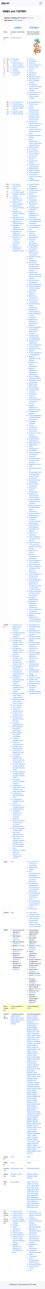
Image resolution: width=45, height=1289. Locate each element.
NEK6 (29, 1071)
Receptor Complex (35, 77)
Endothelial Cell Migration (34, 412)
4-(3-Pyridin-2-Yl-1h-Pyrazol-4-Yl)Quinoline (34, 864)
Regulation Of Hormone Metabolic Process (19, 214)
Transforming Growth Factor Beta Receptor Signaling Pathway (35, 275)
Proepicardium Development (33, 248)
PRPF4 (29, 1090)
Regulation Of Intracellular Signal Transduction (35, 1231)
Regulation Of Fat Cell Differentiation (18, 218)
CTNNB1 (30, 1043)
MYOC (29, 1069)
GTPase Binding (18, 114)
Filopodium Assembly (32, 422)
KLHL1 (35, 1061)
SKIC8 (32, 1116)
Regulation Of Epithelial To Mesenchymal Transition (33, 322)
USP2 (39, 1147)
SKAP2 (38, 1114)
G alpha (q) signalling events (18, 710)
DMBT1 (13, 1008)
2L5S (36, 1184)
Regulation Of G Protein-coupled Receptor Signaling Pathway (19, 1240)
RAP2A (29, 1098)
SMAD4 (29, 1120)
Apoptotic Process (35, 257)
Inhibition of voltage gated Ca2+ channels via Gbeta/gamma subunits (19, 854)
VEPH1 (34, 1149)
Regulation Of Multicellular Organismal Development (33, 604)
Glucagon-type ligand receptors (18, 747)
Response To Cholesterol (33, 534)
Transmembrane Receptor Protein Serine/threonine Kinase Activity (34, 117)
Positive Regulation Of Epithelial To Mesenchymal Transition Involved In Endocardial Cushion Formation (35, 585)
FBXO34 (29, 1053)
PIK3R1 (35, 1079)
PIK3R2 (29, 1081)
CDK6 (29, 1037)
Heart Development (35, 284)
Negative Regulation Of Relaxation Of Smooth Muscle (18, 1247)
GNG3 (18, 1018)
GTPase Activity (18, 102)
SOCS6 (38, 1124)
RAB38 (34, 1094)
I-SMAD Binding (34, 180)
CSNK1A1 (30, 1041)
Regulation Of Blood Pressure (17, 199)
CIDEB (13, 1016)
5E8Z (28, 1199)
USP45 (29, 1149)
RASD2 (17, 1022)
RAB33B (34, 1092)
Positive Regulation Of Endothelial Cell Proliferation (35, 221)
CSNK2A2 (37, 1041)
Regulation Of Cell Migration (34, 350)
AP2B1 (29, 1020)
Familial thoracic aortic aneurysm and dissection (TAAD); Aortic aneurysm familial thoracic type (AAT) (35, 921)
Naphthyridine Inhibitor (33, 868)
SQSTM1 (30, 1126)
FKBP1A (35, 1053)
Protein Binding (17, 104)
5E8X (37, 1198)
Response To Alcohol (33, 551)
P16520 (13, 1176)
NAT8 (38, 1069)
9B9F (28, 1207)
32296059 (32, 948)
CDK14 (29, 1035)
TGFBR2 (29, 1133)
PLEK (34, 1081)
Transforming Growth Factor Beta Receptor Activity (35, 124)
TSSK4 (35, 1139)
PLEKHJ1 (37, 1082)
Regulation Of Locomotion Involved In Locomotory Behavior (17, 241)
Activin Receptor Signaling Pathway (35, 377)
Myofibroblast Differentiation (33, 385)
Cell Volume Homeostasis (17, 185)
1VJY (33, 1184)
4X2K (36, 1194)
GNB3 (18, 27)
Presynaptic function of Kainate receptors (19, 781)
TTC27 (33, 1141)
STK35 (35, 1126)
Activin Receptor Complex (34, 82)
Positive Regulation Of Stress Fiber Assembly (35, 460)
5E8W (33, 1198)
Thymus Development (33, 426)
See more (13, 1252)
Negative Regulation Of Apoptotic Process (35, 407)
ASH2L (34, 1026)
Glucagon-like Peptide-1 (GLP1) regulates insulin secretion (18, 643)
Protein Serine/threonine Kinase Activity (34, 110)
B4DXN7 (29, 1174)
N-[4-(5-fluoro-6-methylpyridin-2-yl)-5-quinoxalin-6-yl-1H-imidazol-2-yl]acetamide (34, 887)
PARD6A (30, 1079)
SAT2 (34, 1114)
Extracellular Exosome (17, 74)
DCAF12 (34, 1045)
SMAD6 (34, 1120)
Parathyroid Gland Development (34, 481)
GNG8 (21, 1020)
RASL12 (29, 1100)
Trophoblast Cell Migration (34, 530)
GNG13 (13, 1018)
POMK (36, 1084)
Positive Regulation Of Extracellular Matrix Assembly (35, 562)
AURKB (29, 1028)
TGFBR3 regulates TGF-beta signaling (35, 692)
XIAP (39, 1151)
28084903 (32, 967)
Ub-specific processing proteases (32, 687)
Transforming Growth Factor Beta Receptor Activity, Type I (35, 130)
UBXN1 (29, 1147)
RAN (38, 1096)
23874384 (32, 957)
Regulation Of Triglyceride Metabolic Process (18, 233)
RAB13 (34, 1090)
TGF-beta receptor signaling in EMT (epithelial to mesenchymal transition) (34, 646)
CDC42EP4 (35, 1034)
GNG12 (18, 1016)
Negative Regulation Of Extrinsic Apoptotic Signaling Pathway (35, 618)
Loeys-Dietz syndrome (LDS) (34, 913)
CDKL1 (33, 1037)
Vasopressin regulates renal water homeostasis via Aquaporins (19, 759)
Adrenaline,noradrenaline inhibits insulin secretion (18, 695)
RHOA (35, 1102)
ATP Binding (33, 149)
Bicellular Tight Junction (33, 68)
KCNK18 (29, 1061)
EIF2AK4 (30, 1049)
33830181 (16, 940)
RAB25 (29, 1092)
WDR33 (34, 1151)
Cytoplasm (16, 59)
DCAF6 (29, 1047)
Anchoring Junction (35, 92)
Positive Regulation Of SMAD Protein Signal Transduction (35, 508)
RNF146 (35, 1108)
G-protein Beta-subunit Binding (17, 1212)
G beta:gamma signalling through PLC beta (18, 719)
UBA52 (29, 1143)
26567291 (16, 934)
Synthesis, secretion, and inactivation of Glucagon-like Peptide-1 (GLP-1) (18, 660)
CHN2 (29, 1039)
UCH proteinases (34, 683)
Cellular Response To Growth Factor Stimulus (34, 539)
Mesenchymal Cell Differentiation (35, 444)
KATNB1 (37, 1059)
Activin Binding (33, 172)
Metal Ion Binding (34, 171)
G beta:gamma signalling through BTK (18, 795)
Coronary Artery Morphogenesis (34, 526)
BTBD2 (29, 1032)
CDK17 (34, 1035)
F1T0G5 (19, 1174)
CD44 (38, 1032)
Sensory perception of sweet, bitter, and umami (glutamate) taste (19, 824)
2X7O (29, 1188)
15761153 (30, 18)
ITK (33, 1059)
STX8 (39, 1128)
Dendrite (15, 69)
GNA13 (29, 1057)
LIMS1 (34, 1063)
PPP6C (29, 1088)
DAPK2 (29, 1045)
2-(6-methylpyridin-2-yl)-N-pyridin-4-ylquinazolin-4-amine (35, 896)
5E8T (36, 1196)
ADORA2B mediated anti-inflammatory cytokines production (17, 815)
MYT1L (34, 1069)
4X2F (37, 1192)
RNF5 (29, 1110)
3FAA (33, 1188)
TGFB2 (29, 1131)
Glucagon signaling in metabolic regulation (19, 635)
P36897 (35, 1176)
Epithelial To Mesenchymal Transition (33, 204)
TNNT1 (29, 1135)
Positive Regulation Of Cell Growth (35, 346)
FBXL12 (34, 1051)
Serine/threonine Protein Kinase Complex (34, 96)
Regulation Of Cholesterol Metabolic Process (18, 227)
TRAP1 (29, 1137)
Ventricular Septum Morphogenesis (35, 514)
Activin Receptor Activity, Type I (34, 154)
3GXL (37, 1188)
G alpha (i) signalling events (18, 739)
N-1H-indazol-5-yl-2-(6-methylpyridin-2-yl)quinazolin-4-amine (35, 904)
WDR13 (29, 1151)
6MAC (29, 1205)
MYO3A (35, 1067)
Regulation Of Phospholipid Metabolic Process (18, 249)
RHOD (29, 1104)
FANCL (29, 1051)
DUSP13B (35, 1047)
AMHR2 (29, 1018)
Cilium (31, 71)
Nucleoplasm (33, 61)
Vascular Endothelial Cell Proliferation (34, 556)
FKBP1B (30, 1055)
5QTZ (36, 1201)
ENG (38, 1049)
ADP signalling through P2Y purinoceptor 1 (17, 729)
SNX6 (34, 1124)
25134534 (38, 975)
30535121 (17, 944)
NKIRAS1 (30, 1073)
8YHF (33, 1205)
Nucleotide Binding (35, 102)
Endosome (32, 63)
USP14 (34, 1147)
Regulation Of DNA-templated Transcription (34, 253)
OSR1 (39, 1075)
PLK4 (28, 1084)
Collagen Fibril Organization (33, 342)
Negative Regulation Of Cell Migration (34, 358)
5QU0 (29, 1203)
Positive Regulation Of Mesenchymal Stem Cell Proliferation (35, 569)
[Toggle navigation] (41, 3)
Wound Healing (33, 388)
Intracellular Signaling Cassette (35, 1251)
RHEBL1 (29, 1102)
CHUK (33, 1039)
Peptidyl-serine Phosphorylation (34, 336)
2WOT (33, 1186)
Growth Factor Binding (33, 162)
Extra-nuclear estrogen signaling (18, 806)
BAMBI (34, 1028)
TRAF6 (34, 1135)
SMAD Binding (33, 169)
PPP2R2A (30, 1086)
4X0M (33, 1192)
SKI (28, 1116)
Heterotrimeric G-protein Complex (18, 64)
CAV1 (34, 1032)
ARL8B (29, 1026)
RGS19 (35, 1100)
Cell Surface (33, 73)
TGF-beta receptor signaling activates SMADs (35, 638)
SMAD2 (29, 1118)
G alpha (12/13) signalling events (18, 714)
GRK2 (13, 1022)
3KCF (33, 1190)
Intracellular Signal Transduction (35, 381)
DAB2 (39, 1043)
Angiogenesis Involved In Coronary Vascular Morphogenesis (35, 520)
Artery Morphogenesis (34, 448)
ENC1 (35, 1049)
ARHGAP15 (35, 1020)
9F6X (32, 1207)
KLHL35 (29, 1063)
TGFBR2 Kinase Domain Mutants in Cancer (35, 672)
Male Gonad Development (33, 297)
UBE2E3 (29, 1145)
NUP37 (34, 1075)
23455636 (32, 944)
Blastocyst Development (33, 199)
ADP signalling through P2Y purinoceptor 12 (17, 668)
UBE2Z (35, 1145)
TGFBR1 (34, 27)
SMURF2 (35, 1122)
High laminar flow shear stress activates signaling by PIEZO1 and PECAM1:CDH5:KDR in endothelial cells (18, 842)
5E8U (28, 1198)
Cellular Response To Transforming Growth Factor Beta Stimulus (35, 546)
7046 (28, 1157)
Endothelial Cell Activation (34, 391)
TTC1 (28, 1141)
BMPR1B (30, 1030)
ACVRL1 (35, 1016)
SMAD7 (29, 1122)
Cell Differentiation (34, 339)
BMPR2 (35, 1030)
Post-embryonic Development (34, 301)
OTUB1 (29, 1077)
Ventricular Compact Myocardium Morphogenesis (34, 242)
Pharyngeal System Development (33, 490)
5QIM (32, 1201)
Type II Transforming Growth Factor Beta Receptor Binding (35, 142)
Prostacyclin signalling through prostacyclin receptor (18, 681)
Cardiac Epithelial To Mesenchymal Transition (34, 501)
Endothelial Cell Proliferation (34, 209)
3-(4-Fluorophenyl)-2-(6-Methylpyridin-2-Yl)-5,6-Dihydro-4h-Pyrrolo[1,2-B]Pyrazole (35, 876)
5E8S (32, 1196)
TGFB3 (34, 1131)
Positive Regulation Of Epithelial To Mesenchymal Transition (35, 330)
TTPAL (37, 1141)
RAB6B (34, 1096)
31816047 (16, 938)
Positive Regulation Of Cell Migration (35, 354)
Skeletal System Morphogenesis (34, 440)
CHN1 (38, 1037)
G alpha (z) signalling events (18, 743)
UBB (33, 1143)
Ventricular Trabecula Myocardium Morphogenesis (34, 234)
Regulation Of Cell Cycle (34, 465)
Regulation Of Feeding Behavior (18, 222)
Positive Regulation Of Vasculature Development (35, 576)
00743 (13, 1163)
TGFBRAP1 (36, 1133)
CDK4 (39, 1035)
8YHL (37, 1205)
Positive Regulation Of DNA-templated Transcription (35, 417)
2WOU (37, 1186)
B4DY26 (35, 1174)
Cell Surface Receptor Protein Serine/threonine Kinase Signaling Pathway (34, 266)
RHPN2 (33, 1106)
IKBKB (29, 1059)
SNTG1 (29, 1124)
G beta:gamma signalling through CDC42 (18, 801)
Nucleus (31, 59)
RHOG (33, 1104)
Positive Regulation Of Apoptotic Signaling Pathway (35, 611)
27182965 (22, 946)
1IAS (32, 1182)
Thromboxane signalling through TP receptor (18, 752)
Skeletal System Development (34, 185)
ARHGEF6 (30, 1024)
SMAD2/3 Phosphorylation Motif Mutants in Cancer (34, 665)
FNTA (35, 1055)
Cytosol (15, 61)
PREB (34, 1088)
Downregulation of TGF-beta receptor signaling (34, 627)
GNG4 (22, 1018)
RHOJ (29, 1106)
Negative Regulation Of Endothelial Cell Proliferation (34, 214)
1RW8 (29, 1184)
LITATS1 (29, 1065)
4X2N (28, 1196)
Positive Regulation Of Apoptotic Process (35, 402)
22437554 (16, 959)
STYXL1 (29, 1130)
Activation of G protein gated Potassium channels (17, 628)
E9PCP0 (13, 1174)
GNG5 (13, 1020)
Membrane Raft (34, 79)
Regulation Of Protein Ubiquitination (33, 364)
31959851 (38, 946)
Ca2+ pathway (17, 705)
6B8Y (37, 1203)
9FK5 (36, 1207)
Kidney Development (33, 195)
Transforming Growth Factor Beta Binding (35, 176)
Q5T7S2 (29, 1178)
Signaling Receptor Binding (35, 136)
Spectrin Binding (18, 112)
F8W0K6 (29, 1176)
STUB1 (34, 1128)
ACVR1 (29, 1016)
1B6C (28, 1182)
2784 (12, 1157)
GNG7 (17, 1020)
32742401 (32, 983)
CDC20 (29, 1034)
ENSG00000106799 (33, 1168)
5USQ (33, 1203)
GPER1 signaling (18, 809)
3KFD (37, 1190)
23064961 (32, 971)
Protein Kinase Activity (33, 105)
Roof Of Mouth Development (33, 485)
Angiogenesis (33, 188)
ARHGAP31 (31, 1022)
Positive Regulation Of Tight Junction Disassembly (35, 594)
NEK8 (33, 1071)
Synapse (15, 1225)
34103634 (32, 950)
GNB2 (34, 1057)
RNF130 (29, 1108)
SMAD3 (34, 1118)
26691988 (32, 936)
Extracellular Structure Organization (33, 396)
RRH (34, 1112)
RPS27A (29, 1112)
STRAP (29, 1128)
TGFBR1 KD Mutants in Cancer (35, 677)
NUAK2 (29, 1075)
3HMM (29, 1190)
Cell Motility (32, 451)
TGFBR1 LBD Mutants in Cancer (35, 681)
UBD (36, 1143)
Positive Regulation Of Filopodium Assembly (35, 454)
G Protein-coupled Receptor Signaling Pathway (19, 194)
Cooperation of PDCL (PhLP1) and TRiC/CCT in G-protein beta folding (19, 788)
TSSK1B (30, 1139)
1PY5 (36, 1182)
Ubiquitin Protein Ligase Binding (34, 166)
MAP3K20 (36, 1065)
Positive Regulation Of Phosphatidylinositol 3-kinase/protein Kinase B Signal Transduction (35, 473)
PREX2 (38, 1088)
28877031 (37, 989)
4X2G (29, 1194)
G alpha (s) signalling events (18, 724)
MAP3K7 (30, 1067)
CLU (36, 1039)
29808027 (16, 969)
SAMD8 (29, 1114)
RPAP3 (33, 1110)
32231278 (16, 951)
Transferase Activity (32, 158)
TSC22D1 (35, 1137)
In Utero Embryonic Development (35, 191)
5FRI (36, 1199)
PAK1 (39, 1077)
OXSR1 (34, 1077)
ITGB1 (29, 1008)
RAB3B (29, 1096)
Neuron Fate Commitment (33, 430)
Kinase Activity (34, 151)
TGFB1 (35, 1130)
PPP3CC (37, 1086)
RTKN (38, 1112)
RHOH (38, 1104)
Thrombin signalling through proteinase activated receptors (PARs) (19, 767)
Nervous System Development (34, 281)
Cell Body (16, 71)
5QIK (39, 1199)
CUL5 (34, 1043)
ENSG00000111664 (17, 1168)
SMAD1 (36, 1116)
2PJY (28, 1186)
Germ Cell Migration (32, 293)
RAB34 (29, 1094)
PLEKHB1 (30, 1082)
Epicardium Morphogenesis (34, 598)
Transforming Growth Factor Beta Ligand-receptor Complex (35, 87)
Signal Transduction (17, 189)
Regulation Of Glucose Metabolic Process (18, 208)
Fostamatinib (33, 909)
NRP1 (35, 1073)
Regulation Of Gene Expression (18, 203)
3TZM (29, 1192)
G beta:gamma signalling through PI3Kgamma (18, 674)
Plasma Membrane (19, 67)
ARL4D (36, 1024)
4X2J (32, 1194)
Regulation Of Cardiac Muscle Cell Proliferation (34, 496)
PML (32, 1084)
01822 (29, 1163)
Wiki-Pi (5, 3)
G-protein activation (19, 638)
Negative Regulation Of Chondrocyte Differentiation (33, 371)
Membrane (32, 75)
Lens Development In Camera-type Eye (35, 227)
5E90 (32, 1199)
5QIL (28, 1201)
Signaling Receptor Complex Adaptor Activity (19, 108)
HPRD (15, 20)
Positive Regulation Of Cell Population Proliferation (35, 288)
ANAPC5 (35, 1018)
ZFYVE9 (29, 1153)
